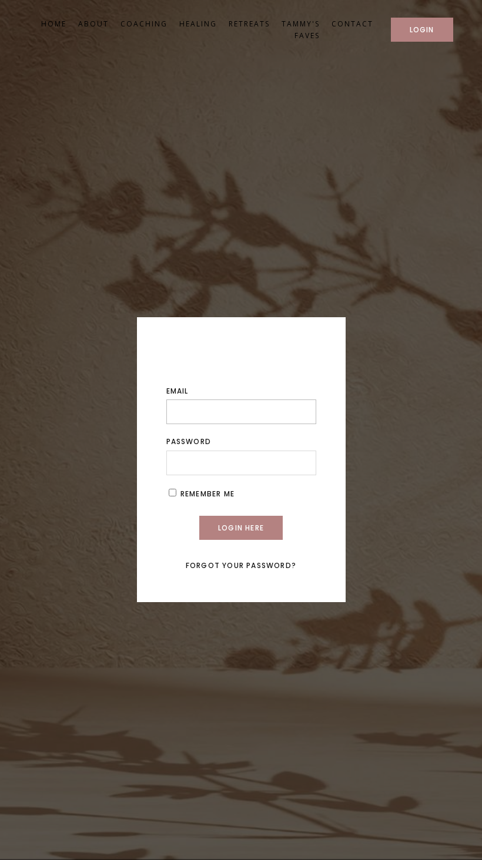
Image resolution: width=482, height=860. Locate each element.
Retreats (249, 24)
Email (177, 391)
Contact (352, 24)
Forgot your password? (241, 565)
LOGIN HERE (241, 528)
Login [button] (422, 30)
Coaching (144, 24)
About (93, 24)
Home (53, 24)
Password (189, 441)
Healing (198, 24)
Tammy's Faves (301, 29)
